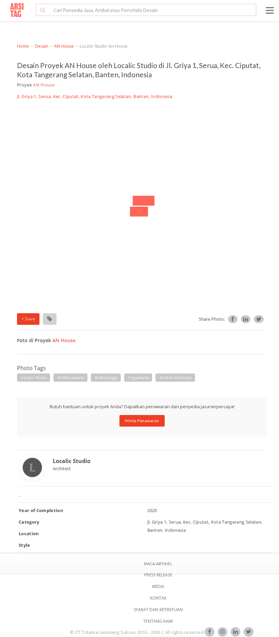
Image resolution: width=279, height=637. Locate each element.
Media (158, 586)
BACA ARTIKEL (158, 563)
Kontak (158, 598)
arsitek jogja (106, 377)
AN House (64, 46)
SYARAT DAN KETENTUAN (158, 609)
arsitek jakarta (71, 377)
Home (23, 46)
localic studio (34, 377)
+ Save (28, 319)
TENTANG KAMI (158, 621)
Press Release (158, 575)
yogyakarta (138, 377)
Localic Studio (72, 461)
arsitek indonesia (176, 377)
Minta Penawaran (142, 420)
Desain (42, 46)
